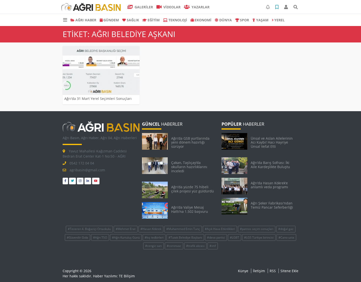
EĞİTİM (154, 20)
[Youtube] (95, 181)
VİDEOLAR (171, 7)
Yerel (279, 20)
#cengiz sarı (153, 246)
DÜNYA (225, 20)
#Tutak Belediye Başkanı (185, 237)
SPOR (244, 20)
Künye (243, 271)
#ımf (212, 246)
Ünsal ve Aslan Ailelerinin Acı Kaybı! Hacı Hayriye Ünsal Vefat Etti (272, 142)
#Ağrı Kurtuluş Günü (126, 237)
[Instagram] (80, 181)
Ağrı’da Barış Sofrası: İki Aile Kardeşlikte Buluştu (270, 164)
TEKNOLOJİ (177, 20)
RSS (273, 271)
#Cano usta (286, 237)
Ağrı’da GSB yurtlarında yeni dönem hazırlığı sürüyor (190, 142)
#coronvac (174, 246)
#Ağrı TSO (100, 237)
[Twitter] (72, 181)
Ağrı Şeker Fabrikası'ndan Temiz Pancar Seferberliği (272, 205)
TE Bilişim (127, 276)
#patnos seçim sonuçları (256, 229)
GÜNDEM (111, 20)
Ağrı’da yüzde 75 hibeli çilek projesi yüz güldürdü (192, 189)
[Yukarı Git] (348, 269)
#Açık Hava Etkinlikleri (220, 229)
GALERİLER (143, 7)
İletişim (259, 271)
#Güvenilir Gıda (77, 237)
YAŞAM (262, 20)
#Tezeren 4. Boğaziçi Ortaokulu (89, 229)
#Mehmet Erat (126, 229)
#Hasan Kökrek (150, 229)
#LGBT (234, 237)
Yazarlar (200, 7)
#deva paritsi (216, 237)
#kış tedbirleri (154, 237)
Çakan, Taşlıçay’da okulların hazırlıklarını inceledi (189, 166)
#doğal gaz (285, 229)
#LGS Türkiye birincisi (259, 237)
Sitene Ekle (289, 271)
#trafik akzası (195, 246)
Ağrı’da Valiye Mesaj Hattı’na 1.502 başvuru (189, 209)
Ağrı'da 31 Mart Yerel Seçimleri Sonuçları (98, 98)
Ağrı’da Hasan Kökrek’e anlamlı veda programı (269, 185)
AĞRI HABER (85, 20)
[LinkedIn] (87, 181)
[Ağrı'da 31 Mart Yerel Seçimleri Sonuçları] (101, 70)
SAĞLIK (133, 20)
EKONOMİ (203, 20)
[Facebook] (65, 181)
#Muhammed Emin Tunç (183, 229)
